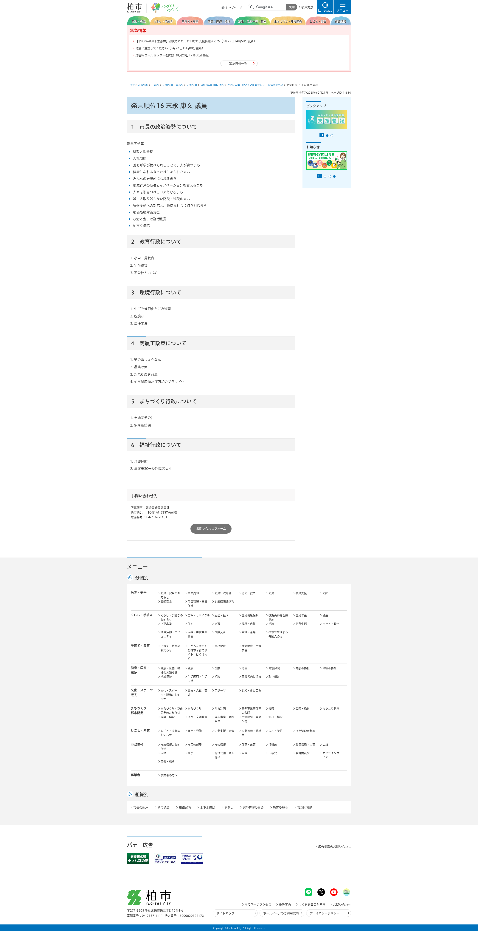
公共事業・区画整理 (224, 719)
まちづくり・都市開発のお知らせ (172, 710)
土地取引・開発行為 (251, 719)
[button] (342, 7)
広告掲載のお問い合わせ (334, 846)
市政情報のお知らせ (170, 746)
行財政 (273, 744)
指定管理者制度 (305, 730)
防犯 (325, 593)
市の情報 (220, 744)
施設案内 (285, 904)
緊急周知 (193, 593)
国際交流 (220, 632)
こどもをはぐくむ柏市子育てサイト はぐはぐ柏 (197, 652)
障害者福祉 (329, 668)
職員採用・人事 (305, 744)
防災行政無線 (223, 593)
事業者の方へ (169, 775)
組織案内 (185, 807)
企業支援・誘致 (224, 730)
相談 (271, 623)
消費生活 (301, 623)
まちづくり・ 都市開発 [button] (140, 710)
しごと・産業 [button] (140, 730)
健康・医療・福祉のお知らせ (170, 670)
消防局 (228, 807)
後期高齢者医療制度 (278, 617)
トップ (131, 85)
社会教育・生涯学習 (251, 648)
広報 (325, 744)
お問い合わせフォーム (211, 528)
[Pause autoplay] (321, 135)
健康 (190, 668)
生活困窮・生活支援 (197, 678)
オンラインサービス (332, 755)
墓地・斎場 (249, 632)
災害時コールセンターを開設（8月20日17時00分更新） (173, 55)
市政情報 (143, 85)
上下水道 (166, 623)
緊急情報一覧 (238, 63)
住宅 (190, 623)
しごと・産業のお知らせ (170, 733)
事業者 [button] (135, 774)
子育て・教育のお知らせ (170, 648)
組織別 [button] (142, 794)
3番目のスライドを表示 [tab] (334, 176)
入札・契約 (276, 730)
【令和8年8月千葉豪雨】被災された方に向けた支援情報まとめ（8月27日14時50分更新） (196, 41)
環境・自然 (249, 623)
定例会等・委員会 (173, 85)
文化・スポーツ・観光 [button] (143, 692)
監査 (244, 753)
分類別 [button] (142, 577)
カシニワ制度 (330, 708)
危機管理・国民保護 (197, 603)
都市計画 (220, 708)
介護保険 (274, 668)
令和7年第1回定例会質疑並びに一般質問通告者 (255, 85)
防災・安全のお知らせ (170, 595)
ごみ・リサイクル (199, 615)
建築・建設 (168, 717)
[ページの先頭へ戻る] (342, 878)
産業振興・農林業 (251, 733)
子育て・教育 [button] (140, 645)
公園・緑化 (303, 708)
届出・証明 (222, 615)
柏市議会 (164, 807)
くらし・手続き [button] (142, 615)
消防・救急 (249, 593)
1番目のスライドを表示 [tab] (327, 135)
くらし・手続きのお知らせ (172, 617)
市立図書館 (304, 807)
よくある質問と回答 (312, 904)
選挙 (190, 753)
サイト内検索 (252, 7)
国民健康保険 (250, 615)
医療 (217, 668)
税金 (325, 615)
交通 (217, 623)
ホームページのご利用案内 (281, 913)
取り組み (274, 676)
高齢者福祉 (303, 668)
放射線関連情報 (224, 601)
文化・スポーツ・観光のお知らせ (170, 694)
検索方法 (307, 7)
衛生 (244, 668)
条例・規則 (168, 761)
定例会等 (192, 85)
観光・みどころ (251, 690)
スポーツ (220, 690)
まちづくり (194, 708)
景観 (271, 708)
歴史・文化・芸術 (197, 692)
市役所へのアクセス (258, 904)
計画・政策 (249, 744)
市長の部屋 (195, 744)
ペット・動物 (330, 623)
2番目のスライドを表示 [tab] (331, 135)
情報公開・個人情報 (224, 755)
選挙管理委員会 (253, 807)
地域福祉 (166, 676)
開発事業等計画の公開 (251, 710)
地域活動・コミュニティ (170, 634)
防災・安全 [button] (139, 592)
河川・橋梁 (276, 717)
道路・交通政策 (197, 717)
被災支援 (301, 593)
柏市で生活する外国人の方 (278, 634)
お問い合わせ (342, 904)
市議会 (155, 85)
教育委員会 (303, 753)
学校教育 (220, 646)
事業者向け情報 (251, 676)
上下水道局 (207, 807)
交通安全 (166, 601)
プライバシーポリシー (324, 913)
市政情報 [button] (137, 744)
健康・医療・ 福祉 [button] (140, 670)
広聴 (163, 753)
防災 (271, 593)
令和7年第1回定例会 (212, 85)
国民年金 (301, 615)
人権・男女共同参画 (197, 634)
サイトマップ (225, 913)
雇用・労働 (195, 730)
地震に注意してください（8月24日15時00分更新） (170, 48)
